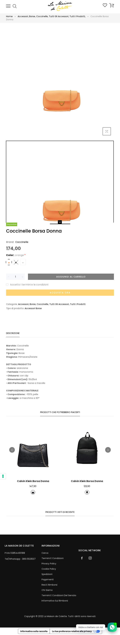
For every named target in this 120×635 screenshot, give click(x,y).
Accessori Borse (33, 308)
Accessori (23, 16)
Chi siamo (47, 590)
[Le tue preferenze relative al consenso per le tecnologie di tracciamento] (3, 476)
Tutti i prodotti (77, 16)
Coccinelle (42, 16)
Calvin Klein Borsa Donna (33, 481)
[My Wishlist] (105, 6)
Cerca (45, 553)
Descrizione (13, 333)
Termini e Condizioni (52, 558)
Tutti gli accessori (59, 16)
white (23, 262)
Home (9, 16)
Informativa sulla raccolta (34, 631)
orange (9, 262)
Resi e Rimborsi (49, 584)
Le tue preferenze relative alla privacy (72, 631)
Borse (32, 16)
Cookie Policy (49, 568)
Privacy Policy (49, 563)
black (16, 262)
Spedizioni (47, 574)
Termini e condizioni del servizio (59, 595)
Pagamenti (48, 579)
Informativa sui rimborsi (55, 600)
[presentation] (12, 450)
